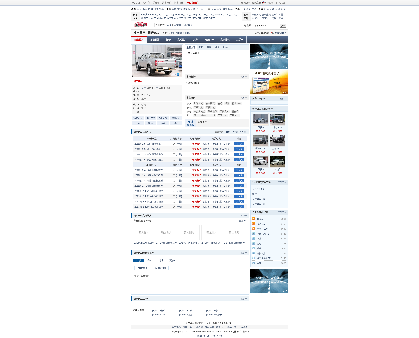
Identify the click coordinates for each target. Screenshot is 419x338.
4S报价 (226, 144)
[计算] (179, 144)
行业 (243, 9)
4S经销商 (143, 268)
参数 (163, 123)
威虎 (259, 248)
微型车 (144, 18)
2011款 (186, 33)
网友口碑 (209, 39)
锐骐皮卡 (261, 253)
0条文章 (163, 118)
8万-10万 (163, 14)
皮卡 (156, 87)
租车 (230, 9)
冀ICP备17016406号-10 (209, 336)
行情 (174, 9)
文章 (195, 39)
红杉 (277, 169)
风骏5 (261, 127)
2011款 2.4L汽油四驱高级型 (148, 185)
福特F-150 (260, 148)
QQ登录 (269, 2)
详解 (185, 315)
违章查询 (266, 14)
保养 (213, 9)
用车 (225, 47)
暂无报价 (138, 81)
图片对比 (256, 18)
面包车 (212, 18)
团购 (193, 9)
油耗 (150, 123)
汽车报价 (166, 2)
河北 (161, 260)
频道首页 (139, 39)
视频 (161, 9)
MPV (194, 18)
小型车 (152, 18)
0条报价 (176, 118)
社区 (266, 9)
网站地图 (280, 2)
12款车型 (150, 118)
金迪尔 (260, 263)
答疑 (277, 9)
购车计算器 (277, 14)
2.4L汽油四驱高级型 (144, 242)
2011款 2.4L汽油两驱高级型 (148, 175)
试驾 (150, 9)
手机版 (156, 2)
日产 (143, 87)
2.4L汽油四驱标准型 (166, 242)
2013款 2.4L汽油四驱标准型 (148, 201)
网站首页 (135, 2)
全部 (172, 33)
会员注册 (256, 2)
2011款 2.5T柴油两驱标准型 (148, 144)
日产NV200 (258, 189)
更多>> (244, 76)
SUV (200, 18)
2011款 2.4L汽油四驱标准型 (148, 180)
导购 (209, 47)
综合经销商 (160, 267)
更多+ (172, 260)
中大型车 (178, 18)
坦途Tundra (277, 148)
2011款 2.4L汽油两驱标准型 (148, 170)
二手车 (199, 9)
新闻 (201, 47)
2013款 (179, 33)
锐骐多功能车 (264, 258)
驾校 (224, 9)
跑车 (205, 18)
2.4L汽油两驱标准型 (189, 242)
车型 (139, 9)
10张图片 (138, 118)
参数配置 (154, 39)
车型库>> (282, 182)
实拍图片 (182, 39)
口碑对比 (266, 18)
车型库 (177, 25)
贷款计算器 (277, 18)
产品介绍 (198, 327)
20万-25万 (197, 14)
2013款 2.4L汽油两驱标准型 (148, 191)
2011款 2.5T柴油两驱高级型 (148, 149)
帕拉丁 (255, 194)
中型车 (170, 18)
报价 (179, 9)
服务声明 (231, 327)
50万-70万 (232, 14)
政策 (248, 9)
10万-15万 (174, 14)
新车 (145, 9)
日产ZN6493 (258, 198)
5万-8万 (154, 14)
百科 (272, 9)
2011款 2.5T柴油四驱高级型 (148, 159)
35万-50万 (220, 14)
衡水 (149, 260)
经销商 (146, 2)
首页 (169, 25)
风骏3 (261, 169)
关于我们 (176, 327)
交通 (254, 9)
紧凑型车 (161, 18)
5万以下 (145, 14)
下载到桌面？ (280, 33)
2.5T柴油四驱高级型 (234, 242)
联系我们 (187, 327)
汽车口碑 (178, 2)
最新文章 (191, 47)
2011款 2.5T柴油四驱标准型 (148, 154)
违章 (283, 9)
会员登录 (245, 2)
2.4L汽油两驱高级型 (211, 242)
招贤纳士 (220, 327)
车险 (219, 9)
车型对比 (256, 14)
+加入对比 (239, 144)
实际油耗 (225, 39)
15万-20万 (186, 14)
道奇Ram (277, 127)
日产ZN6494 (258, 203)
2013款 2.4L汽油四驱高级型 (148, 206)
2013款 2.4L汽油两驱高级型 (148, 196)
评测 (217, 47)
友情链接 (242, 327)
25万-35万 (209, 14)
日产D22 (188, 25)
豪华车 (187, 18)
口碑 (156, 9)
